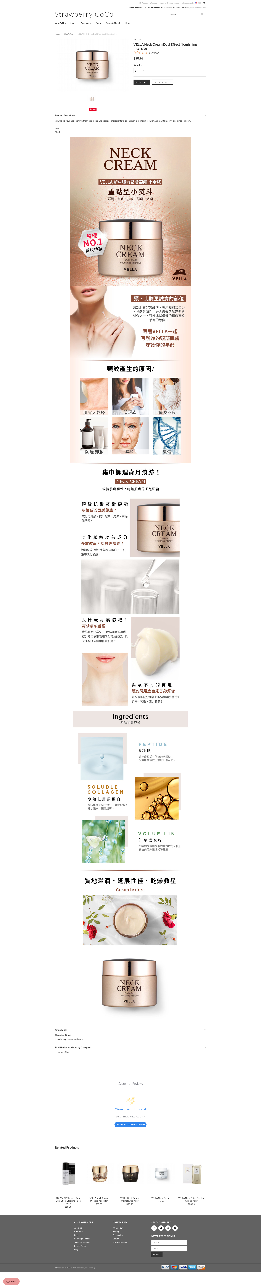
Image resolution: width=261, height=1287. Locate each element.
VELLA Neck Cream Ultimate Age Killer (129, 1199)
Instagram (175, 1228)
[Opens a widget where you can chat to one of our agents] (11, 1281)
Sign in (162, 3)
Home (57, 34)
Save (94, 109)
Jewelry (73, 23)
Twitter (161, 1228)
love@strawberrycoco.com (196, 7)
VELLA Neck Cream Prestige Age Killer (99, 1199)
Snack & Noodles (114, 23)
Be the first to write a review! (130, 1124)
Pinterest (168, 1228)
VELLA (137, 39)
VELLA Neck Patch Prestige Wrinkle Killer (191, 1199)
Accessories (86, 23)
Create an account (173, 3)
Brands (129, 23)
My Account (143, 3)
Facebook (154, 1228)
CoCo (84, 14)
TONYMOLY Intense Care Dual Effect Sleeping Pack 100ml (68, 1201)
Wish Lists (154, 3)
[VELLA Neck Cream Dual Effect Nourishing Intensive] (92, 65)
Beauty (99, 23)
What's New (61, 23)
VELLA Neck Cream (160, 1198)
